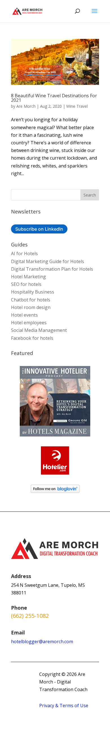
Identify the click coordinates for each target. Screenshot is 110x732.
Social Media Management (39, 330)
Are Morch (26, 106)
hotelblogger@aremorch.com (42, 641)
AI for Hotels (24, 253)
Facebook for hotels (32, 338)
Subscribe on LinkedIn (39, 229)
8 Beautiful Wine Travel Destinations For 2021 (54, 97)
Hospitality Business (32, 292)
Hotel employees (29, 322)
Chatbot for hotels (30, 300)
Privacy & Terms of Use (63, 705)
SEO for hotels (26, 284)
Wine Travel (77, 106)
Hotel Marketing (28, 277)
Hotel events (24, 315)
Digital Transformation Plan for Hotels (52, 269)
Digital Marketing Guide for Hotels (47, 261)
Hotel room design (30, 307)
